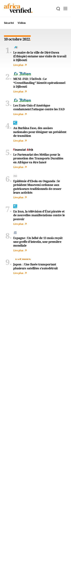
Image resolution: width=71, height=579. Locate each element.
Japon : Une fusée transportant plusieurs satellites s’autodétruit (35, 266)
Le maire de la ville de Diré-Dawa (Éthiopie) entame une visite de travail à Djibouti (39, 56)
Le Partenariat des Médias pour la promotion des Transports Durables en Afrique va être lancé (38, 158)
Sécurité (9, 22)
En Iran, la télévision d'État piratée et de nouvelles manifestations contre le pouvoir (39, 215)
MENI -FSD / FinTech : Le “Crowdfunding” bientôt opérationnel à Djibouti (39, 82)
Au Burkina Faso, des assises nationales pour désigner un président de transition (39, 132)
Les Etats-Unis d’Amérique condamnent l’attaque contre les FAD (39, 107)
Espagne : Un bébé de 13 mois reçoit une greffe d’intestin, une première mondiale (37, 242)
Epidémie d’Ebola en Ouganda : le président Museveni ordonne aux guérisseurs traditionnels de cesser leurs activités (37, 186)
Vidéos (21, 22)
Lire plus (18, 65)
